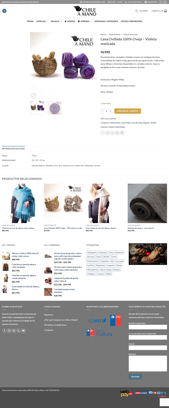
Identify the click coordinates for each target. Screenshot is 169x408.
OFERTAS (71, 21)
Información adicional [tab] (13, 149)
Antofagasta (92, 252)
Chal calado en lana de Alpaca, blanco (101, 228)
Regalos (146, 123)
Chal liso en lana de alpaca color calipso (18, 228)
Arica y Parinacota (116, 252)
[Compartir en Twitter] (107, 133)
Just (112, 261)
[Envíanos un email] (14, 330)
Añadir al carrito (127, 111)
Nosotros (48, 314)
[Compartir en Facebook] (103, 133)
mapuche (110, 265)
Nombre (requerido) (137, 323)
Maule (119, 265)
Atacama (90, 257)
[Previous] (34, 65)
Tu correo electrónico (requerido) (142, 333)
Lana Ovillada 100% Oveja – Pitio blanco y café (63, 228)
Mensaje (132, 354)
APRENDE (85, 21)
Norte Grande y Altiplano (110, 270)
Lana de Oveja (137, 123)
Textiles (153, 123)
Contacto (48, 330)
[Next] (92, 65)
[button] (4, 11)
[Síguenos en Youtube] (23, 330)
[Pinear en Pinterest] (117, 133)
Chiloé (111, 127)
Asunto (132, 344)
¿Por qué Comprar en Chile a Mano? (61, 320)
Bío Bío (106, 257)
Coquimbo (104, 261)
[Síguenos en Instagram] (165, 2)
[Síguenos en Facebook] (161, 2)
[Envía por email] (112, 133)
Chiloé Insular (119, 127)
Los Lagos (120, 261)
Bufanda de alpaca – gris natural (141, 228)
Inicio (103, 34)
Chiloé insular (130, 34)
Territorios (114, 34)
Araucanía (103, 252)
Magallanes (100, 265)
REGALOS (55, 21)
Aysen (99, 257)
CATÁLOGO (41, 21)
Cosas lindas (126, 123)
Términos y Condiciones (55, 325)
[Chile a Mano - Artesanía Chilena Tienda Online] (84, 11)
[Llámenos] (19, 330)
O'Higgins (91, 274)
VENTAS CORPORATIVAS (131, 21)
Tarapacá (100, 274)
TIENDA (30, 21)
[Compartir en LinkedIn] (122, 133)
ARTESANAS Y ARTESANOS (106, 21)
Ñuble (109, 274)
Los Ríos (90, 265)
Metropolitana (92, 270)
